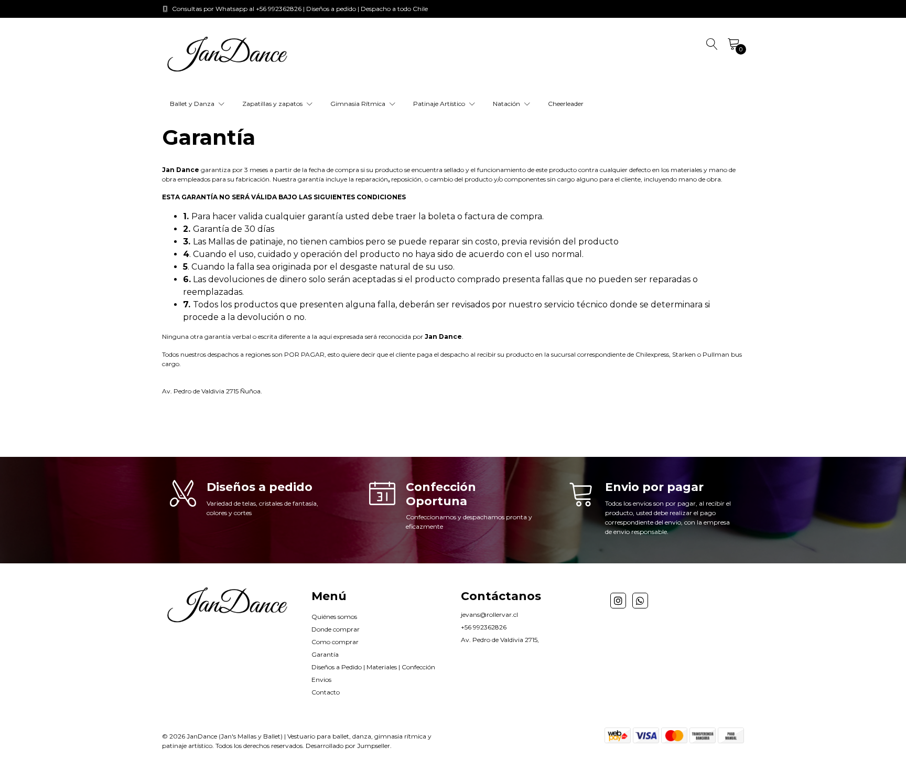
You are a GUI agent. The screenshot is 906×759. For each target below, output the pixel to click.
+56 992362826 (483, 627)
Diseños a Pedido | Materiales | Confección (373, 667)
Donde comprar (335, 629)
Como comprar (335, 642)
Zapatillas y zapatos (273, 104)
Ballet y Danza (193, 104)
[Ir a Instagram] (618, 600)
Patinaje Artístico (440, 104)
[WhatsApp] (640, 600)
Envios (321, 679)
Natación (507, 104)
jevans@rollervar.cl (489, 614)
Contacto (325, 692)
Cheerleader (566, 104)
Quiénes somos (334, 617)
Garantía (325, 654)
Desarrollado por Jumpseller (348, 746)
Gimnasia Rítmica (358, 104)
